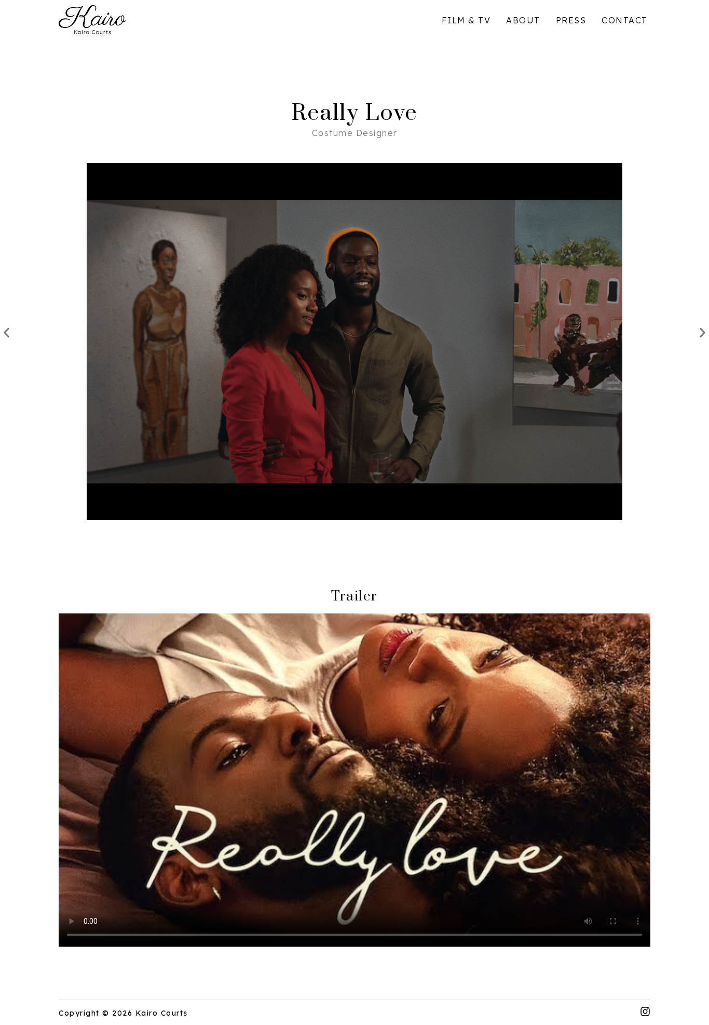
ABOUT (523, 20)
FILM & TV (466, 20)
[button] (6, 332)
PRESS (571, 20)
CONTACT (626, 20)
